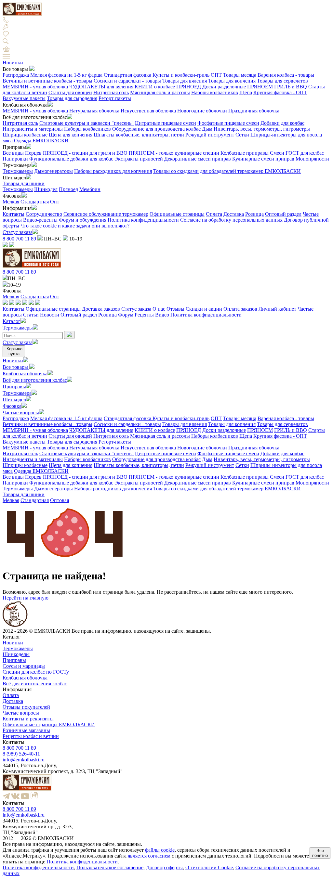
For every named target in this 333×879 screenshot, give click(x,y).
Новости (49, 314)
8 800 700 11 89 (19, 238)
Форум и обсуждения (82, 220)
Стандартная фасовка (128, 75)
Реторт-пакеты (115, 98)
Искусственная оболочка (148, 110)
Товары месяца (239, 75)
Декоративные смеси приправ (197, 159)
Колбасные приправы (244, 153)
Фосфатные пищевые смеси (228, 123)
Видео (162, 314)
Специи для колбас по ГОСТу (36, 672)
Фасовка (12, 406)
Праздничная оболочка (253, 110)
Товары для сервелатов (282, 81)
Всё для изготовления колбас (35, 380)
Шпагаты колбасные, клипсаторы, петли (139, 134)
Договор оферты (164, 867)
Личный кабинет (277, 309)
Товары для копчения (232, 81)
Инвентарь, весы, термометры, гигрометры (262, 129)
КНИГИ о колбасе (155, 86)
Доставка (233, 214)
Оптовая (59, 500)
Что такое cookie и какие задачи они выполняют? (74, 225)
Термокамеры (18, 171)
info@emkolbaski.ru (24, 759)
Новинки (13, 62)
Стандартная (34, 201)
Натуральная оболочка (94, 110)
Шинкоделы (16, 654)
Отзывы (175, 309)
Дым (207, 129)
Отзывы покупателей (26, 707)
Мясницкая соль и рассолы (160, 92)
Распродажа (16, 75)
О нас (159, 309)
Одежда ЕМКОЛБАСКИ (41, 140)
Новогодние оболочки (202, 110)
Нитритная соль (111, 92)
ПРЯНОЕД (188, 86)
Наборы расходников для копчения (113, 171)
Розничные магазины (26, 730)
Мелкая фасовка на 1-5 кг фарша (66, 75)
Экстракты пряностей (138, 159)
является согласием (149, 856)
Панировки (15, 159)
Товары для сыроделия (72, 98)
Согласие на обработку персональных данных (231, 220)
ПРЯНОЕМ (260, 86)
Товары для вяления (184, 81)
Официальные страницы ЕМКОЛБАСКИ (49, 724)
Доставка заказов (101, 309)
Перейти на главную (25, 598)
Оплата (214, 214)
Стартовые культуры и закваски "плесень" (86, 123)
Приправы (14, 386)
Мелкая (11, 201)
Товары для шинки (24, 183)
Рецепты (144, 314)
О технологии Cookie (209, 867)
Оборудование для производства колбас (156, 129)
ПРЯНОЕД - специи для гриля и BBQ (85, 153)
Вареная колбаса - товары (286, 75)
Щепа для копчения (70, 134)
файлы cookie (160, 850)
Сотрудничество (44, 214)
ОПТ (216, 75)
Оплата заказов (240, 309)
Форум (125, 314)
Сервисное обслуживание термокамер (105, 214)
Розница (254, 214)
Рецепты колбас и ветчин (31, 736)
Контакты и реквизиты (28, 718)
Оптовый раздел (283, 214)
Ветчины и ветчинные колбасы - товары (47, 81)
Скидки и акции (204, 309)
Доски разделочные (224, 86)
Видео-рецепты (40, 220)
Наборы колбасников (214, 92)
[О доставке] (11, 303)
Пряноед (68, 189)
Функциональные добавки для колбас (71, 159)
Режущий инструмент (209, 134)
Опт (54, 201)
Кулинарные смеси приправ (263, 159)
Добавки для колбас (282, 123)
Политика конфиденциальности (143, 220)
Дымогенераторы (53, 171)
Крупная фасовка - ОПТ (280, 92)
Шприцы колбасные (25, 134)
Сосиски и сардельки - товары (127, 81)
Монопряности (312, 159)
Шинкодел (46, 189)
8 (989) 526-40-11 (21, 753)
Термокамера (17, 393)
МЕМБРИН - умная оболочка (35, 86)
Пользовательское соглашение (109, 867)
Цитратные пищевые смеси (165, 123)
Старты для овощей (70, 92)
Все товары (16, 367)
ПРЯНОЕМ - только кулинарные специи (174, 153)
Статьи (31, 314)
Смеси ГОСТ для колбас (297, 153)
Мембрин (89, 189)
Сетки (242, 134)
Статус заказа (18, 232)
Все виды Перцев (22, 153)
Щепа (245, 92)
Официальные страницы (177, 214)
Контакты (13, 214)
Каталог (11, 321)
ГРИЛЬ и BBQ (290, 86)
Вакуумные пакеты (24, 98)
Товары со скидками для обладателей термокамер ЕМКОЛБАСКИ (227, 171)
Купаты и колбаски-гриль (181, 75)
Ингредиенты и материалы (33, 129)
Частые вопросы (21, 412)
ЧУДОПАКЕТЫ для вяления (101, 86)
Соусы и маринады (24, 666)
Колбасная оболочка (25, 373)
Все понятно (320, 853)
